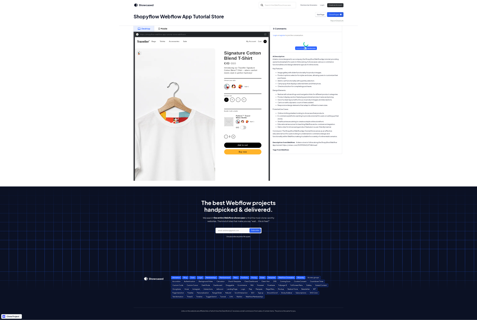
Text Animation (177, 297)
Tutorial (223, 297)
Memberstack (225, 278)
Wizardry (300, 278)
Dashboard (217, 285)
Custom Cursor (192, 285)
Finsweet (260, 285)
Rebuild (228, 293)
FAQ (252, 285)
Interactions (208, 289)
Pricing (254, 278)
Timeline (199, 297)
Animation (176, 278)
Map (250, 289)
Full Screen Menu (296, 285)
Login (275, 35)
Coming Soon (285, 281)
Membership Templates (308, 5)
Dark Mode (206, 285)
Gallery (309, 285)
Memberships (211, 278)
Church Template (234, 281)
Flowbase (271, 285)
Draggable (230, 285)
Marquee (259, 289)
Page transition (178, 293)
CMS (275, 281)
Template (271, 278)
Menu (236, 278)
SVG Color (314, 293)
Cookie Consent (300, 281)
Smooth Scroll (272, 293)
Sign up (260, 293)
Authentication (189, 281)
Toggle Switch (211, 297)
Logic (243, 289)
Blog (185, 278)
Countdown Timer (316, 281)
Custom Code (177, 285)
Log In (322, 5)
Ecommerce (242, 285)
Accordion (176, 281)
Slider (262, 278)
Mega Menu (270, 289)
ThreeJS (190, 297)
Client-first (265, 281)
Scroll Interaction (241, 293)
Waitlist (239, 297)
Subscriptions (301, 293)
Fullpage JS (282, 285)
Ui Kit (231, 297)
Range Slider (217, 293)
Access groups (313, 278)
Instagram (196, 289)
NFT (314, 289)
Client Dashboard (251, 281)
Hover (186, 289)
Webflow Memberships (254, 297)
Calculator (221, 281)
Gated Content (321, 285)
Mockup (281, 289)
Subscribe (255, 230)
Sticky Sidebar (286, 293)
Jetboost (219, 289)
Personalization (203, 293)
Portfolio (244, 278)
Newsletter (305, 289)
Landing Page (232, 289)
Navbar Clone (293, 289)
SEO (252, 293)
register (282, 35)
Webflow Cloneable (286, 278)
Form (193, 278)
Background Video (206, 281)
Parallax (190, 293)
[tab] (144, 29)
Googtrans (176, 289)
